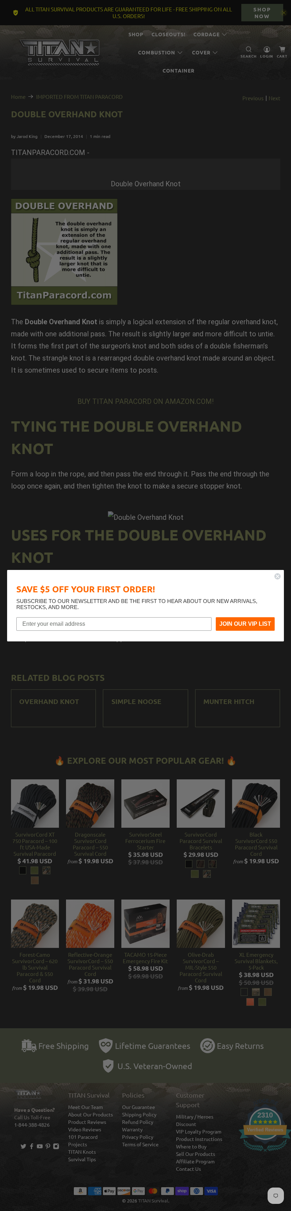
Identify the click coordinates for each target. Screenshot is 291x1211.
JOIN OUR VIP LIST (245, 624)
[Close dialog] (277, 576)
